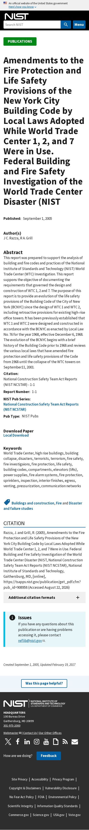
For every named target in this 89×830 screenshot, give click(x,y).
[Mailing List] (74, 741)
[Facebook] (17, 741)
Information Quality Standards (57, 806)
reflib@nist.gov (30, 640)
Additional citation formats (32, 597)
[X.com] (8, 741)
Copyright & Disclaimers (25, 788)
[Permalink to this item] (23, 233)
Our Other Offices (50, 733)
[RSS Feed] (65, 741)
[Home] (17, 16)
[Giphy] (55, 741)
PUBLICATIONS (20, 41)
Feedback (49, 755)
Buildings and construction (33, 503)
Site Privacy (19, 779)
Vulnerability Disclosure (61, 788)
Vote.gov (74, 815)
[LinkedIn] (27, 741)
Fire (59, 503)
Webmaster (10, 733)
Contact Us (30, 733)
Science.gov (41, 815)
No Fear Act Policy (21, 797)
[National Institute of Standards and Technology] (34, 703)
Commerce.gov (19, 815)
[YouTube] (46, 741)
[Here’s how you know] (44, 5)
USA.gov (58, 815)
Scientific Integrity (20, 806)
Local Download (16, 435)
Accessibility (40, 779)
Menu (79, 24)
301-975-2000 (11, 725)
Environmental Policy (62, 797)
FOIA (41, 797)
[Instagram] (36, 741)
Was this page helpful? (44, 683)
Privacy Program (63, 779)
